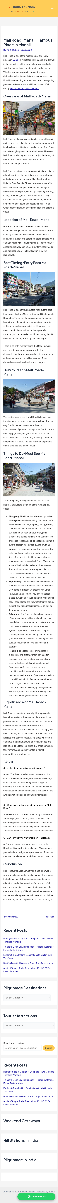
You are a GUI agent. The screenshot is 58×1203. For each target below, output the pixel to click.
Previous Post (9, 917)
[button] (36, 1196)
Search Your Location (13, 1043)
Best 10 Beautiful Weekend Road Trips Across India (28, 963)
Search (48, 1048)
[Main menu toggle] (52, 8)
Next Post (51, 917)
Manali (16, 60)
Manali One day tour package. (24, 88)
